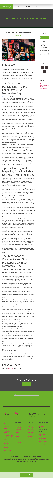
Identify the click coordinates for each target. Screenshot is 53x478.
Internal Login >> (43, 444)
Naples (29, 424)
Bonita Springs (19, 429)
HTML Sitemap (7, 426)
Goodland (30, 436)
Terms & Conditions (8, 424)
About (19, 6)
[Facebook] (42, 67)
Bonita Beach (18, 430)
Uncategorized (43, 88)
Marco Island (30, 429)
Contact (49, 6)
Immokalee (30, 433)
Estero (17, 435)
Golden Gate (30, 432)
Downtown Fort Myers (20, 443)
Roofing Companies (43, 441)
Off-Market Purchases (8, 451)
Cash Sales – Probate (8, 436)
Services (38, 6)
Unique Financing (7, 449)
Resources (44, 6)
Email (17, 413)
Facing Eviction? (7, 441)
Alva (17, 439)
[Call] (5, 409)
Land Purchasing (7, 450)
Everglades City (31, 430)
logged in (10, 368)
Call (4, 413)
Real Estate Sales (44, 85)
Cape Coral (18, 427)
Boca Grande (18, 441)
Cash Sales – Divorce (8, 435)
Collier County (42, 424)
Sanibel (17, 432)
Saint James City (19, 438)
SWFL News (43, 86)
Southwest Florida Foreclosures (28, 6)
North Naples (30, 426)
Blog (5, 423)
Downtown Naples (31, 427)
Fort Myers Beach (19, 433)
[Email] (16, 409)
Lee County (41, 426)
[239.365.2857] (2, 1)
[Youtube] (44, 71)
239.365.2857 (5, 2)
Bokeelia (17, 436)
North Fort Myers (19, 442)
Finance (42, 83)
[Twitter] (46, 67)
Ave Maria (30, 435)
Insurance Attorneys (43, 437)
